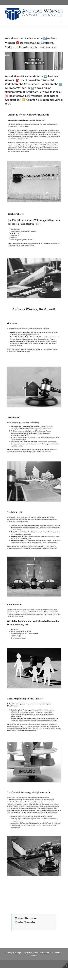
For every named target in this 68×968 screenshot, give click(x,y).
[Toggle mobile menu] (61, 22)
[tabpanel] (34, 600)
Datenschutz (56, 953)
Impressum (44, 953)
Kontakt (34, 956)
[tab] (34, 309)
